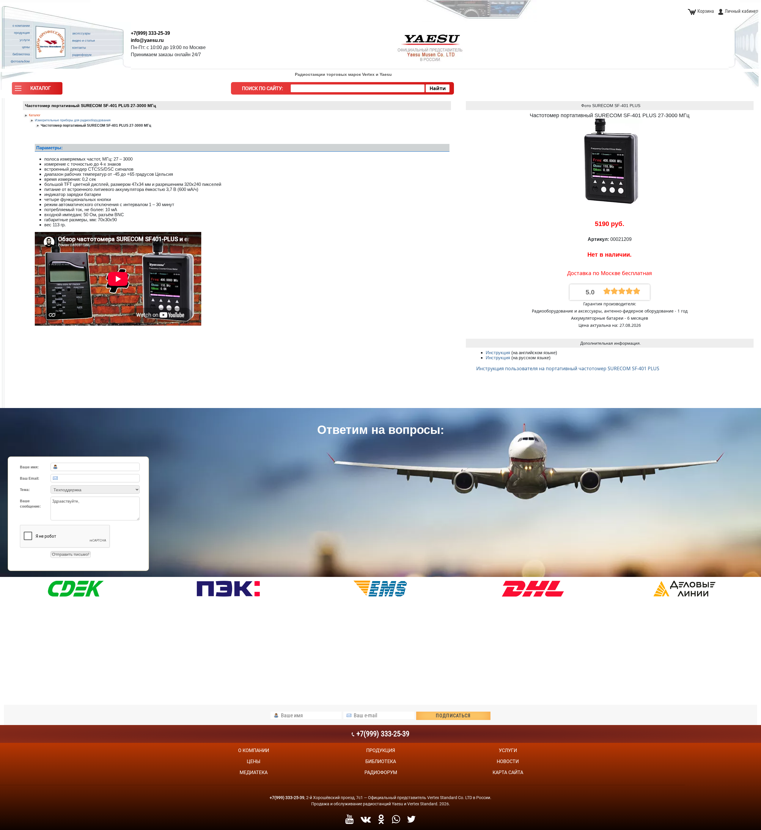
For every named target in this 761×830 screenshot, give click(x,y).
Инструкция (498, 352)
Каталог (34, 115)
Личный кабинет (741, 11)
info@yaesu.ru (147, 40)
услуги (508, 750)
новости (508, 761)
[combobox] (357, 88)
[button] (37, 90)
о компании (253, 750)
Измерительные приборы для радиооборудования (73, 120)
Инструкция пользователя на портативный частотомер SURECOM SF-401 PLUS (567, 368)
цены (253, 761)
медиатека (254, 772)
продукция (380, 750)
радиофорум (380, 772)
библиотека (380, 761)
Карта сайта (508, 772)
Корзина (705, 11)
